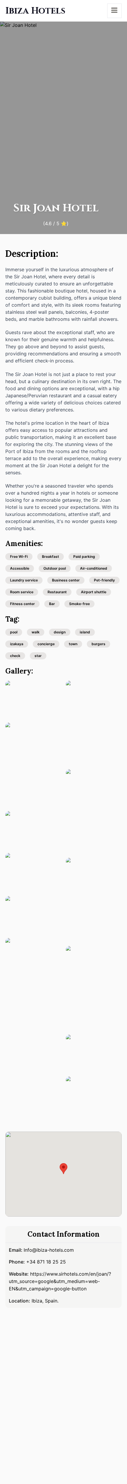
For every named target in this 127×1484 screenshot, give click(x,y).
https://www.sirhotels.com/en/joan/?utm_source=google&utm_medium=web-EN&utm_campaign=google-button (60, 1281)
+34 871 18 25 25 (46, 1262)
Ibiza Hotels (35, 11)
